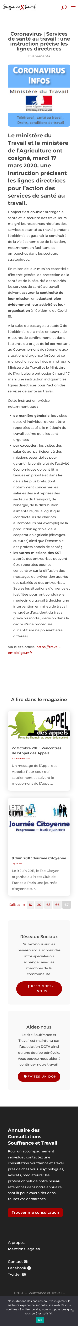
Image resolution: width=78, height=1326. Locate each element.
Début (14, 905)
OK (40, 1319)
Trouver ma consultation (35, 1212)
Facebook (17, 1268)
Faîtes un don (42, 1076)
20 (39, 905)
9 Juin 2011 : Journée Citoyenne (39, 858)
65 (48, 905)
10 (30, 905)
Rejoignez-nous (42, 988)
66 (57, 905)
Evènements (39, 56)
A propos (16, 1242)
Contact (15, 1261)
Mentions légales (24, 1249)
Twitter (14, 1274)
